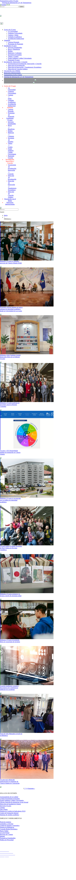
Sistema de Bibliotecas (7, 827)
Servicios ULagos (5, 806)
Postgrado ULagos (14, 60)
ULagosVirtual (4, 833)
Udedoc (2, 807)
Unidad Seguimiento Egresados (10, 798)
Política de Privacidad (7, 840)
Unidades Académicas (15, 37)
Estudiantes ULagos (10, 46)
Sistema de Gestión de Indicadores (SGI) (12, 811)
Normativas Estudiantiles (8, 838)
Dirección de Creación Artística (18, 69)
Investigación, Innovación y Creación (15, 62)
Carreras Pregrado (13, 42)
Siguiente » (31, 788)
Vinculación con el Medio (12, 71)
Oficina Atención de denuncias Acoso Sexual (14, 802)
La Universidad (13, 31)
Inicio (6, 215)
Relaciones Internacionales (12, 72)
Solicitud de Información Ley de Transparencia (16, 2)
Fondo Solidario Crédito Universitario (20, 58)
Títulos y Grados (13, 56)
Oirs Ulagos (4, 809)
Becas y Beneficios (14, 49)
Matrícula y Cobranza (14, 53)
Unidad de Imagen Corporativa (9, 825)
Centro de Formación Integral (9, 813)
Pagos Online (4, 831)
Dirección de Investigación (16, 65)
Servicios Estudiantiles (15, 47)
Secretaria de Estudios (15, 55)
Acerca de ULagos (10, 29)
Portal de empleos (5, 822)
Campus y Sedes (13, 35)
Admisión (7, 40)
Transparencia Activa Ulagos (13, 75)
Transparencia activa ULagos (9, 1)
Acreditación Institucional (16, 38)
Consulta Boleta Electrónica (8, 829)
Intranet (2, 836)
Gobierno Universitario (15, 33)
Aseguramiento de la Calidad (9, 797)
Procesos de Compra (6, 834)
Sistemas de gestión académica (9, 815)
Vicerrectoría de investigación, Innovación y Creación (24, 63)
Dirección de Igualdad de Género (10, 804)
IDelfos (10, 51)
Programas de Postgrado (15, 44)
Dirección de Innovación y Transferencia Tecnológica (24, 67)
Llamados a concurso (6, 824)
